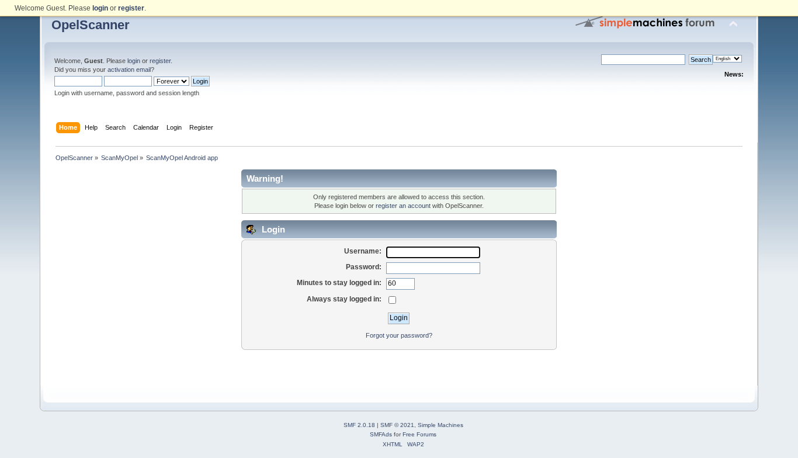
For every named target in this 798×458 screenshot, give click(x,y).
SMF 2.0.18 (359, 425)
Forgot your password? (399, 335)
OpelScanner (90, 25)
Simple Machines (440, 425)
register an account (403, 205)
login (133, 60)
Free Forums (419, 434)
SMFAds (381, 434)
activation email (129, 69)
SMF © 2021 (397, 425)
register (160, 60)
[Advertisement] (399, 368)
